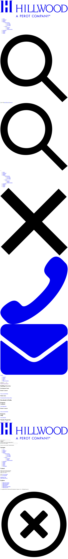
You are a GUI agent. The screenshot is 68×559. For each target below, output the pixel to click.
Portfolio (4, 20)
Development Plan (3, 397)
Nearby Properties (6, 380)
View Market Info (3, 406)
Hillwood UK (5, 485)
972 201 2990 (5, 474)
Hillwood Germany (6, 483)
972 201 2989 (4, 475)
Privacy (4, 465)
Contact (4, 32)
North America (7, 22)
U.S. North (9, 25)
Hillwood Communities (6, 486)
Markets (4, 21)
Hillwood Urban (5, 487)
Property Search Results (4, 383)
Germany (8, 27)
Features (4, 31)
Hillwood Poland (5, 484)
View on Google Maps (4, 393)
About (4, 18)
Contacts (4, 378)
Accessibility (5, 466)
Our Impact (4, 19)
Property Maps (9, 397)
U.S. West (8, 23)
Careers (4, 33)
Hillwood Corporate (6, 482)
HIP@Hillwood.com (3, 478)
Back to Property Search (4, 422)
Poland (8, 28)
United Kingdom (9, 29)
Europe (6, 26)
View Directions (3, 417)
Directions (2, 477)
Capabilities (4, 30)
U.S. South (9, 24)
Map (3, 379)
